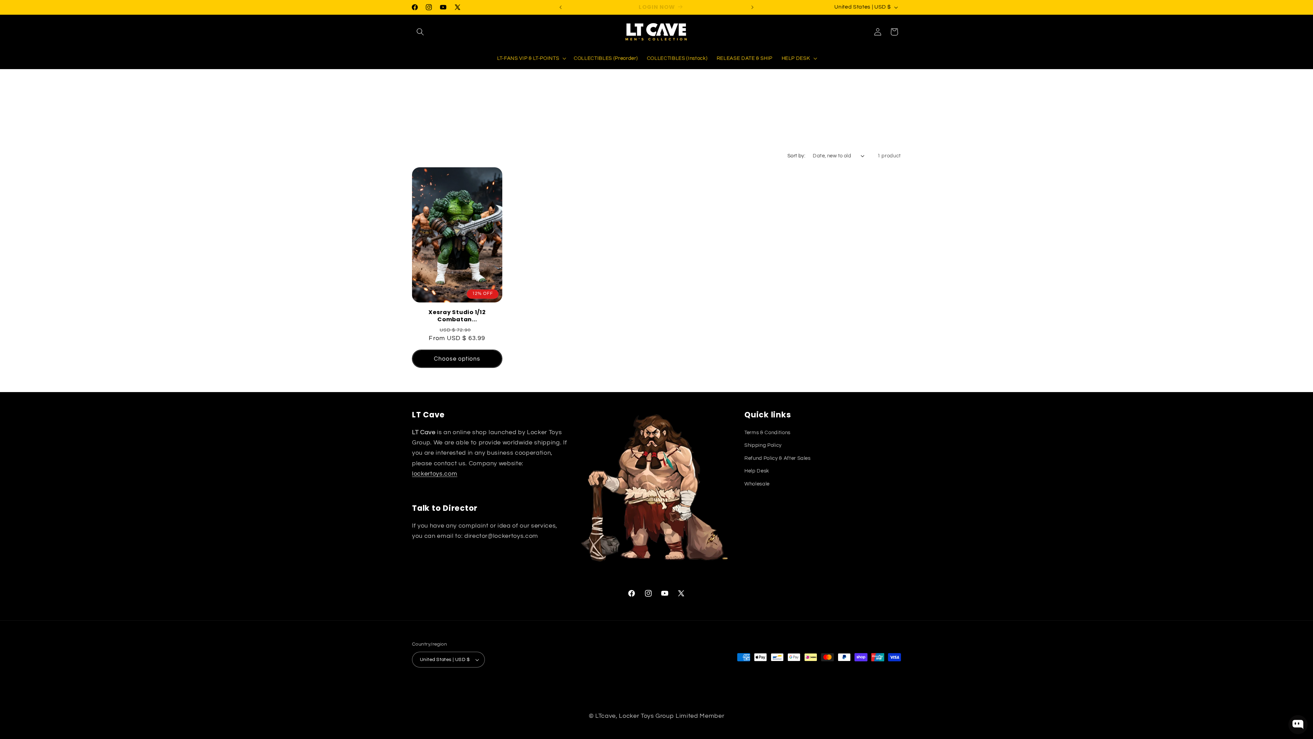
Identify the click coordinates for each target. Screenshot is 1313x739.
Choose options (457, 359)
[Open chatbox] (1298, 724)
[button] (420, 32)
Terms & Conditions (767, 432)
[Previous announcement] (560, 7)
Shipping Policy (763, 445)
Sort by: (796, 155)
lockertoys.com (434, 474)
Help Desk (756, 471)
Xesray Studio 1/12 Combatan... (457, 316)
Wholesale (757, 484)
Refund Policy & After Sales (777, 458)
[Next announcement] (752, 7)
